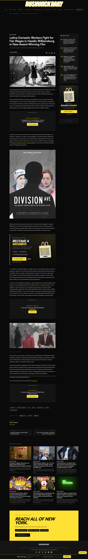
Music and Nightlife (37, 9)
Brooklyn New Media (63, 547)
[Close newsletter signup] (86, 556)
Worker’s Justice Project (35, 287)
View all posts (12, 424)
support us (79, 9)
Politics (54, 9)
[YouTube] (51, 552)
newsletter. (34, 380)
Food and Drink (47, 9)
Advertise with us (22, 535)
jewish (33, 407)
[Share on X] (49, 53)
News (6, 9)
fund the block (82, 552)
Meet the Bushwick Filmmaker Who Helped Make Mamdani (46, 549)
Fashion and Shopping (69, 9)
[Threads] (45, 552)
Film (29, 407)
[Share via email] (52, 53)
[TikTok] (39, 552)
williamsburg (13, 410)
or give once (69, 114)
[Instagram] (36, 552)
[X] (42, 552)
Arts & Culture (12, 9)
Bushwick (60, 9)
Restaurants (28, 9)
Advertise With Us (32, 396)
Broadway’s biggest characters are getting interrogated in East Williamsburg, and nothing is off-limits (20, 464)
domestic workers (21, 407)
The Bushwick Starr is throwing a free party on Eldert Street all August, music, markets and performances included (43, 495)
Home (11, 13)
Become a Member (32, 124)
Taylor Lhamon (14, 422)
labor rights (40, 407)
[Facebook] (48, 552)
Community (20, 9)
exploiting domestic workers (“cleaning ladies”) (23, 143)
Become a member (19, 258)
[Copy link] (54, 53)
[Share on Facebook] (46, 53)
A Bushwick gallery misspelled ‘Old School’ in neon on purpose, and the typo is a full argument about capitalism (67, 495)
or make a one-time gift (16, 261)
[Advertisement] (44, 24)
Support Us (32, 311)
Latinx (47, 407)
